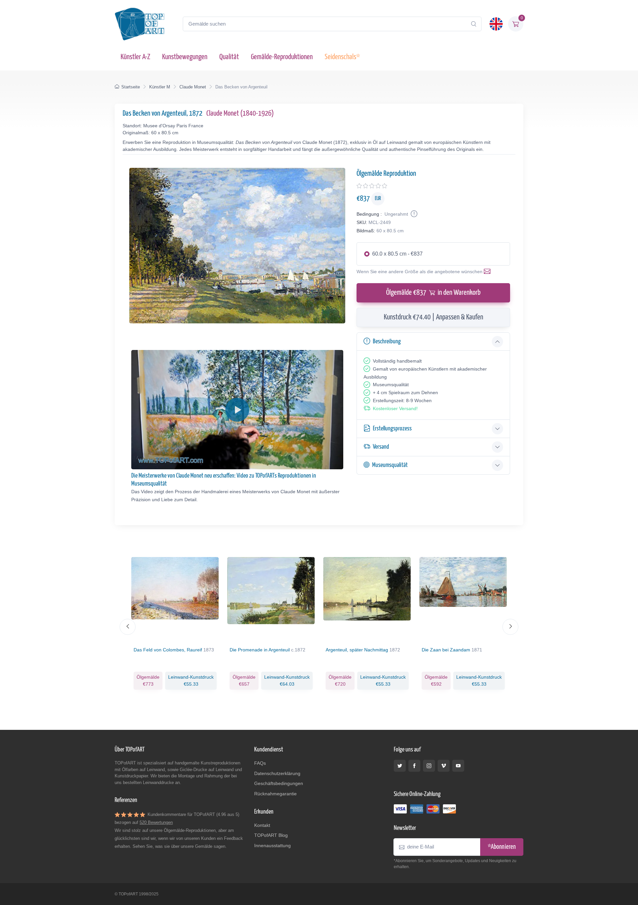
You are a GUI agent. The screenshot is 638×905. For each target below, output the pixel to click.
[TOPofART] (139, 24)
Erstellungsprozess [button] (392, 428)
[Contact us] (488, 271)
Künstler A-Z (135, 57)
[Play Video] (237, 410)
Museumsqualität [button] (390, 465)
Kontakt (262, 825)
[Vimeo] (444, 766)
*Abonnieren (502, 847)
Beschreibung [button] (387, 341)
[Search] (473, 24)
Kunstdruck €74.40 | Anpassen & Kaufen (433, 317)
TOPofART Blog (271, 835)
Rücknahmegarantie (275, 793)
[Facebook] (414, 766)
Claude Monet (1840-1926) (240, 113)
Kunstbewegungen (184, 57)
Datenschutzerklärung (277, 773)
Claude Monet (192, 86)
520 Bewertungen (156, 822)
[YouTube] (458, 766)
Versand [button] (381, 447)
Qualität (229, 57)
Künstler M (159, 86)
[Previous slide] (128, 627)
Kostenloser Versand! (395, 408)
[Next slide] (510, 627)
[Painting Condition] (413, 214)
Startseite (130, 86)
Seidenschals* (342, 57)
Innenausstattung (272, 845)
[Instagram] (429, 766)
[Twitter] (400, 766)
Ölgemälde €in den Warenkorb (433, 292)
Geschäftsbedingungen (278, 783)
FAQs (260, 763)
